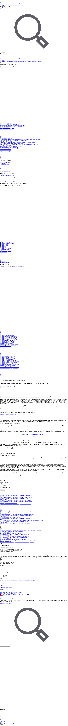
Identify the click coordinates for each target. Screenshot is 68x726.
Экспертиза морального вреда (5, 154)
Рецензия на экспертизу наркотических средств (9, 344)
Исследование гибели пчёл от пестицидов (8, 178)
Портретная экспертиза (4, 167)
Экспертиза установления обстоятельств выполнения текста (11, 146)
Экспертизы (2, 587)
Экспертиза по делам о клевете (6, 138)
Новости (5, 583)
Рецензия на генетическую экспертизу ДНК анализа (9, 335)
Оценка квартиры (3, 252)
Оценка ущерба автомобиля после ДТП (7, 181)
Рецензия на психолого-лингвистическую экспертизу (10, 361)
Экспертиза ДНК (3, 507)
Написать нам (2, 596)
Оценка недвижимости (4, 250)
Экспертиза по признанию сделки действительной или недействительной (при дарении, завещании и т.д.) (19, 155)
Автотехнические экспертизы (5, 179)
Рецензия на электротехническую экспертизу (8, 374)
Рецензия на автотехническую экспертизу (8, 328)
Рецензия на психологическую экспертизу (8, 360)
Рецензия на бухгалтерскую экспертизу (7, 332)
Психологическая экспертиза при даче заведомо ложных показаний (12, 158)
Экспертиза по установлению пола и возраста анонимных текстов (12, 125)
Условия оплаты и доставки (9, 3)
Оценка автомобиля (4, 180)
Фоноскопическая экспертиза (5, 149)
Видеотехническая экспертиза (5, 151)
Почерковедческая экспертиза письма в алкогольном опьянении (12, 126)
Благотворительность (17, 1)
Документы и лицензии (8, 1)
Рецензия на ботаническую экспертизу (7, 331)
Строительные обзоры (4, 519)
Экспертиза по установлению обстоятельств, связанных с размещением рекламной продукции (17, 142)
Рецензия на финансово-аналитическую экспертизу (9, 367)
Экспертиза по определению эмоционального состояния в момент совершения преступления (17, 157)
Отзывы (1, 3)
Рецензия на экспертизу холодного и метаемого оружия (10, 372)
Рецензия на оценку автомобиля (6, 347)
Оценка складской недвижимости (6, 260)
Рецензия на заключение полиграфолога (7, 356)
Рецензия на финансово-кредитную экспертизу (9, 368)
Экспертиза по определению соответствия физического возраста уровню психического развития (18, 156)
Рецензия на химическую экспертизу (7, 371)
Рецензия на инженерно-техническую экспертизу (9, 339)
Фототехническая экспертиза (5, 150)
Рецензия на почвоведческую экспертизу (7, 358)
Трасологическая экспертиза (5, 168)
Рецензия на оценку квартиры (5, 351)
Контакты (23, 1)
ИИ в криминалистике (4, 510)
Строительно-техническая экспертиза (7, 175)
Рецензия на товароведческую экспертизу (8, 365)
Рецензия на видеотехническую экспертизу (8, 334)
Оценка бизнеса (3, 163)
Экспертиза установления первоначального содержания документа (12, 132)
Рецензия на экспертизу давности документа (8, 336)
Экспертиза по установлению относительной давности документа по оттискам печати (16, 134)
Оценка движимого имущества (6, 242)
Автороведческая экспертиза (5, 145)
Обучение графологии (4, 127)
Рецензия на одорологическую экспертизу (8, 345)
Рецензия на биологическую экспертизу (7, 330)
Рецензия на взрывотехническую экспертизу (8, 333)
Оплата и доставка (21, 580)
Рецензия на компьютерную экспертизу (7, 340)
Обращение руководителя (9, 5)
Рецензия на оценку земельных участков (7, 349)
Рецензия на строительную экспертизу (7, 363)
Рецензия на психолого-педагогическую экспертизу (9, 362)
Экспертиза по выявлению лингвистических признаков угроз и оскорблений (14, 140)
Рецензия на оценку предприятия (6, 353)
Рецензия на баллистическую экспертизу (7, 329)
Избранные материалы (11, 580)
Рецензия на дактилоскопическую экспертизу (8, 337)
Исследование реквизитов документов (7, 128)
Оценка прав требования (4, 164)
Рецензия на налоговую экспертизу (6, 343)
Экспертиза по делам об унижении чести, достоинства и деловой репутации (14, 136)
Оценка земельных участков (5, 251)
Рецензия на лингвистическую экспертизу (8, 341)
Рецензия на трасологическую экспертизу (8, 366)
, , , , (14, 594)
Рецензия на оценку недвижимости (6, 352)
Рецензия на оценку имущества (6, 350)
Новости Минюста (3, 496)
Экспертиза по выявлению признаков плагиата (9, 147)
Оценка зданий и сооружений (5, 257)
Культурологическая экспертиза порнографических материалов (11, 143)
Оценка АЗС (2, 256)
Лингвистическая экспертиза (5, 135)
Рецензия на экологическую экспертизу (7, 373)
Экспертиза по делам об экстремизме (7, 137)
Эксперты (2, 1)
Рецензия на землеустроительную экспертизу (8, 338)
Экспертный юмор (3, 499)
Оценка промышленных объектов (6, 259)
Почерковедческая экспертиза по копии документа (9, 124)
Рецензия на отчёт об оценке (5, 346)
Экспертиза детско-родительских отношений (8, 153)
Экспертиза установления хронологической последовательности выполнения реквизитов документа (18, 133)
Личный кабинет (3, 580)
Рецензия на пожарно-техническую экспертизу (9, 355)
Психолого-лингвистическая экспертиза (7, 141)
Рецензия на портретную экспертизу (7, 357)
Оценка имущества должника (5, 248)
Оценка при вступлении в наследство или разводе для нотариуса (12, 266)
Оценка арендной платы (4, 262)
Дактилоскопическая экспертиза (6, 169)
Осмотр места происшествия (5, 502)
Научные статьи (10, 583)
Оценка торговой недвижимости (6, 255)
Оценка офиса (3, 261)
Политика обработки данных (19, 3)
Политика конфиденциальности (6, 603)
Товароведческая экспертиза (5, 170)
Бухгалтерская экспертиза (5, 162)
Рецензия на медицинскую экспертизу (7, 342)
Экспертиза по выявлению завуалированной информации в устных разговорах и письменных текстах (19, 144)
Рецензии (6, 587)
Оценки (10, 587)
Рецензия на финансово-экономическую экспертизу (9, 369)
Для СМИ (2, 5)
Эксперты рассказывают (4, 505)
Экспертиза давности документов (6, 129)
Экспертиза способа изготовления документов (8, 131)
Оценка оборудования (4, 244)
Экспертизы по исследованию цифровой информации (10, 148)
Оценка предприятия (4, 247)
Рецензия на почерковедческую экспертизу (8, 359)
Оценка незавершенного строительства (7, 258)
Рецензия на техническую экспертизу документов (9, 364)
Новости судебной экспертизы (19, 5)
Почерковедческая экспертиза (5, 123)
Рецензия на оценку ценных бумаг (6, 354)
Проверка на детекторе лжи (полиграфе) (7, 171)
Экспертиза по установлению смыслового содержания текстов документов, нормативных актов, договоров (20, 139)
